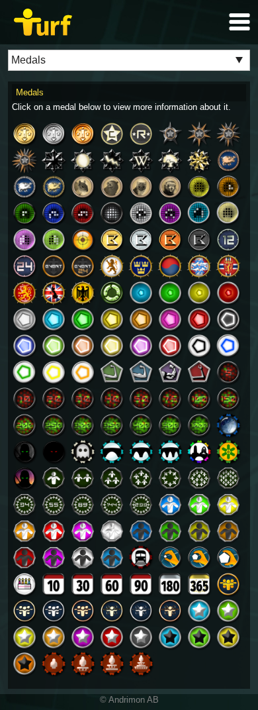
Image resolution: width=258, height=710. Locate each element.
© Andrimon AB (129, 700)
